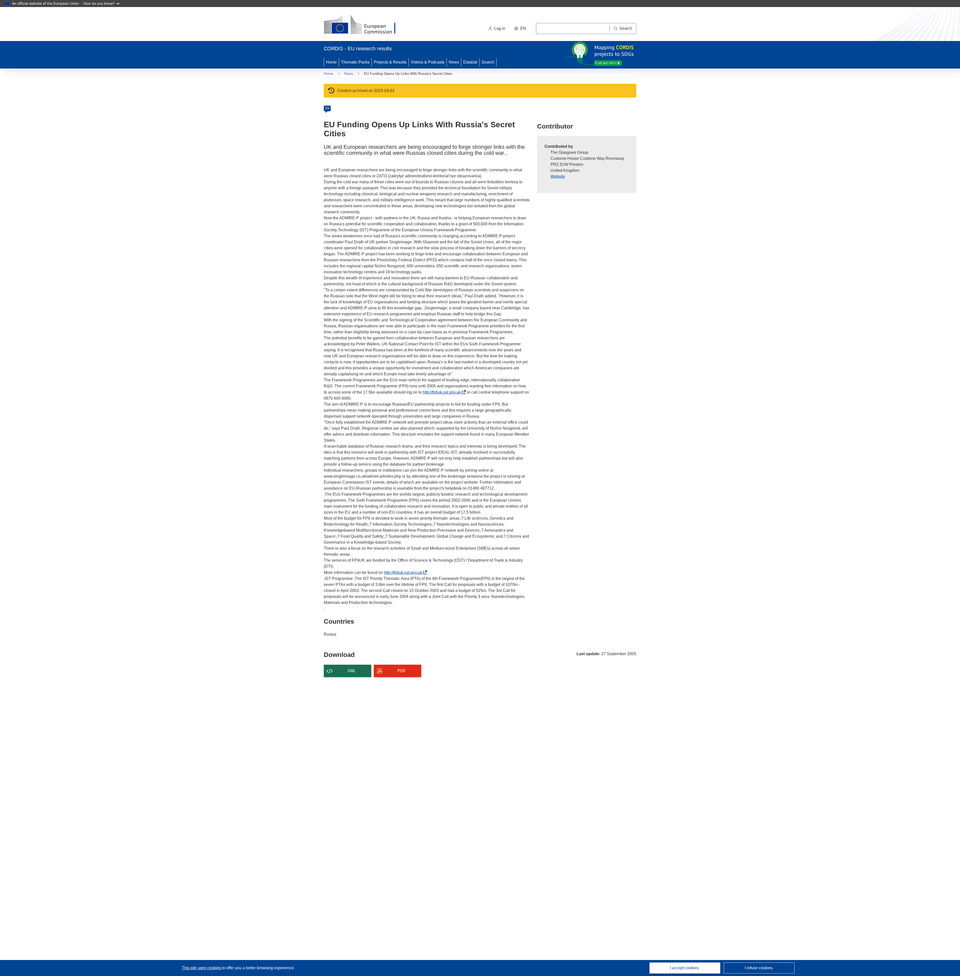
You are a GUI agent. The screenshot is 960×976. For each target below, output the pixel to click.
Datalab (470, 62)
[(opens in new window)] (364, 25)
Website (557, 176)
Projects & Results (390, 62)
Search (488, 62)
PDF (402, 671)
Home (331, 62)
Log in (499, 28)
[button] (520, 28)
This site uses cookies (202, 968)
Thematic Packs (355, 62)
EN (327, 108)
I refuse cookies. (759, 968)
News (454, 62)
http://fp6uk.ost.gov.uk (443, 392)
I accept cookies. (685, 968)
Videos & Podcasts (427, 62)
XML (352, 671)
